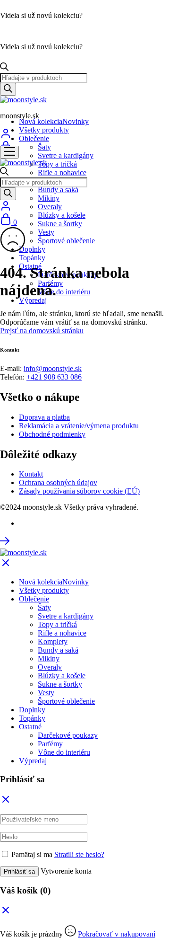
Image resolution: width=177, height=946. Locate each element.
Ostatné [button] (30, 727)
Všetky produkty (44, 130)
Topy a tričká (57, 164)
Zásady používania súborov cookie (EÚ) (79, 491)
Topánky (32, 258)
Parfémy (50, 744)
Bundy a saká (58, 190)
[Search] (8, 89)
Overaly (50, 207)
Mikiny (48, 198)
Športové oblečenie (66, 241)
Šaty (44, 147)
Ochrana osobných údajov (58, 482)
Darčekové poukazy (68, 735)
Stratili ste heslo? (79, 854)
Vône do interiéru (64, 292)
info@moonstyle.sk (53, 368)
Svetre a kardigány (65, 155)
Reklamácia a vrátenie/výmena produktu (79, 426)
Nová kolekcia (54, 121)
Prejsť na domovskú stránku (42, 331)
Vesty (46, 232)
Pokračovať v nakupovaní (116, 934)
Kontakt (31, 474)
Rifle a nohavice (62, 172)
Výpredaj (33, 300)
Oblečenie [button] (34, 138)
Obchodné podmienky (52, 434)
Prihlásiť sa (19, 871)
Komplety (52, 641)
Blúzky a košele (61, 215)
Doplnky (32, 249)
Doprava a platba (44, 417)
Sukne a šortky (60, 224)
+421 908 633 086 (54, 377)
